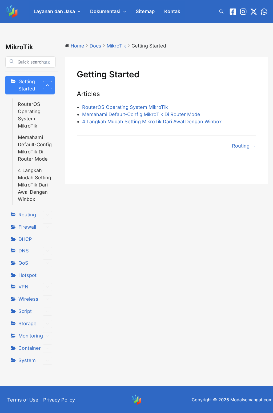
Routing (27, 214)
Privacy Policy (59, 400)
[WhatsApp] (264, 11)
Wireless (28, 299)
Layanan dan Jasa (54, 11)
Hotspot (27, 275)
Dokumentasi (105, 11)
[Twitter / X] (253, 11)
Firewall (27, 227)
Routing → (244, 146)
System (27, 360)
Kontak (172, 11)
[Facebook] (232, 11)
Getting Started (26, 85)
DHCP (25, 239)
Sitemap (145, 11)
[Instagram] (243, 11)
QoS (23, 263)
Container (29, 348)
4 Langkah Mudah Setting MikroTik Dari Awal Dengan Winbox (34, 185)
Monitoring (30, 336)
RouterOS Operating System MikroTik (29, 115)
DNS (23, 250)
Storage (27, 323)
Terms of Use (22, 400)
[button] (78, 11)
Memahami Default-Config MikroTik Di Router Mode (35, 148)
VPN (23, 286)
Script (25, 311)
